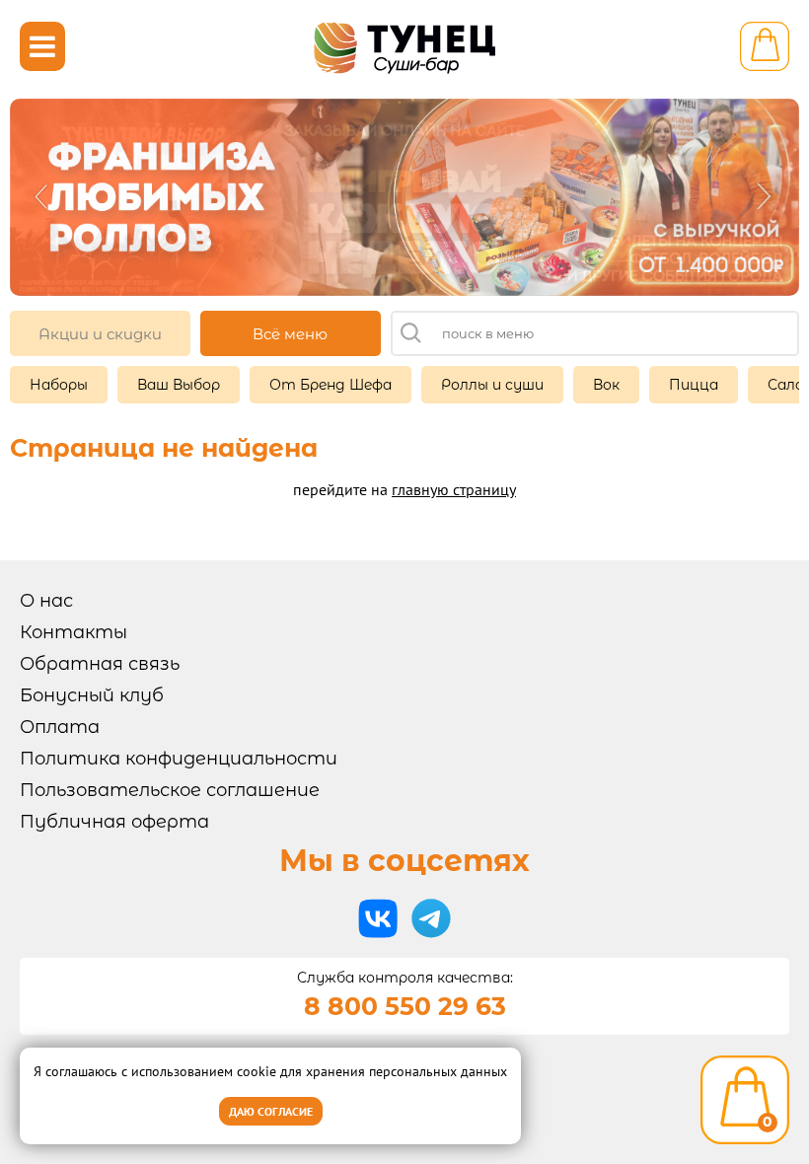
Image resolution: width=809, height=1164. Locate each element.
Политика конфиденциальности (178, 758)
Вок (606, 385)
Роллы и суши (492, 385)
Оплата (60, 727)
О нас (46, 601)
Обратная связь (100, 664)
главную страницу (454, 489)
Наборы (59, 385)
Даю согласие (271, 1111)
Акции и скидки (100, 334)
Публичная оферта (114, 822)
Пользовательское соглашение (170, 790)
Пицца (693, 385)
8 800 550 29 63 (405, 1006)
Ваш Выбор (178, 385)
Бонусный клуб (92, 695)
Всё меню (290, 334)
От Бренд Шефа (330, 385)
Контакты (73, 632)
